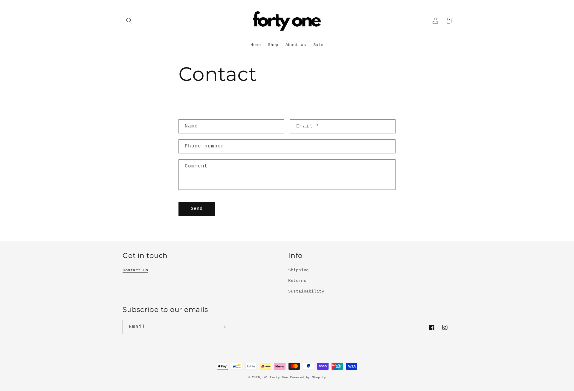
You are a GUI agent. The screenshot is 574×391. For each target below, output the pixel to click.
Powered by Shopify (308, 377)
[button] (129, 20)
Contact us (135, 270)
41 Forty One (277, 377)
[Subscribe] (223, 327)
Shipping (298, 270)
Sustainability (306, 291)
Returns (297, 280)
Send (197, 208)
